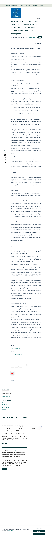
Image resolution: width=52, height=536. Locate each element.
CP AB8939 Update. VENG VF (18, 354)
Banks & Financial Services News (21, 5)
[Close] (50, 531)
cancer (21, 366)
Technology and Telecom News (42, 5)
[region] (26, 531)
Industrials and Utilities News (35, 5)
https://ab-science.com (6, 396)
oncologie (16, 366)
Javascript (4, 409)
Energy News (14, 5)
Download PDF (4, 404)
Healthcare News (28, 5)
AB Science (32, 37)
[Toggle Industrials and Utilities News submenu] (39, 5)
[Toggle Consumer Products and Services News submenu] (11, 5)
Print (2, 402)
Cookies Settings (39, 528)
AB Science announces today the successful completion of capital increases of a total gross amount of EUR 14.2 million (14, 454)
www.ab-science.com (14, 300)
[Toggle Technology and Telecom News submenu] (46, 5)
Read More (4, 443)
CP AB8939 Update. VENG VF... (12, 378)
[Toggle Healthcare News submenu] (32, 5)
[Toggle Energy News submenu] (17, 5)
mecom (12, 366)
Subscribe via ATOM (5, 407)
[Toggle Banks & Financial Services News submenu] (25, 5)
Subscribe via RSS (5, 405)
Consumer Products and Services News (7, 5)
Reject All (38, 531)
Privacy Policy (10, 530)
